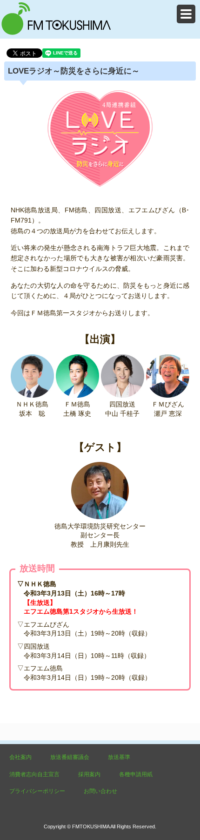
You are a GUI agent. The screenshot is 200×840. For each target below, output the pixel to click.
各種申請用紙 (136, 774)
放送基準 (119, 757)
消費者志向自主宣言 (34, 774)
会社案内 (20, 757)
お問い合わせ (100, 791)
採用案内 (89, 774)
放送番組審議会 (69, 757)
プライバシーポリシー (37, 791)
